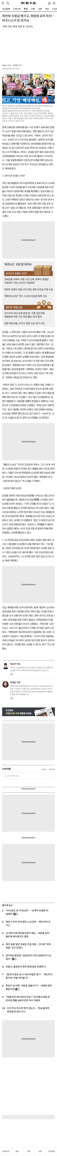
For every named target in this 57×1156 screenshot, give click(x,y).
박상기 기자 (6, 65)
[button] (3, 3)
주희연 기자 (17, 65)
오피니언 (5, 1151)
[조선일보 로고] (28, 3)
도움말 (43, 769)
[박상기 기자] (5, 666)
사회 (40, 1151)
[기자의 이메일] (11, 675)
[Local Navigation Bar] (3, 3)
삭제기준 (51, 769)
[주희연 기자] (5, 684)
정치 (17, 1151)
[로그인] (54, 3)
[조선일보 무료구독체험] (28, 711)
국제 (28, 1151)
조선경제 (51, 1151)
